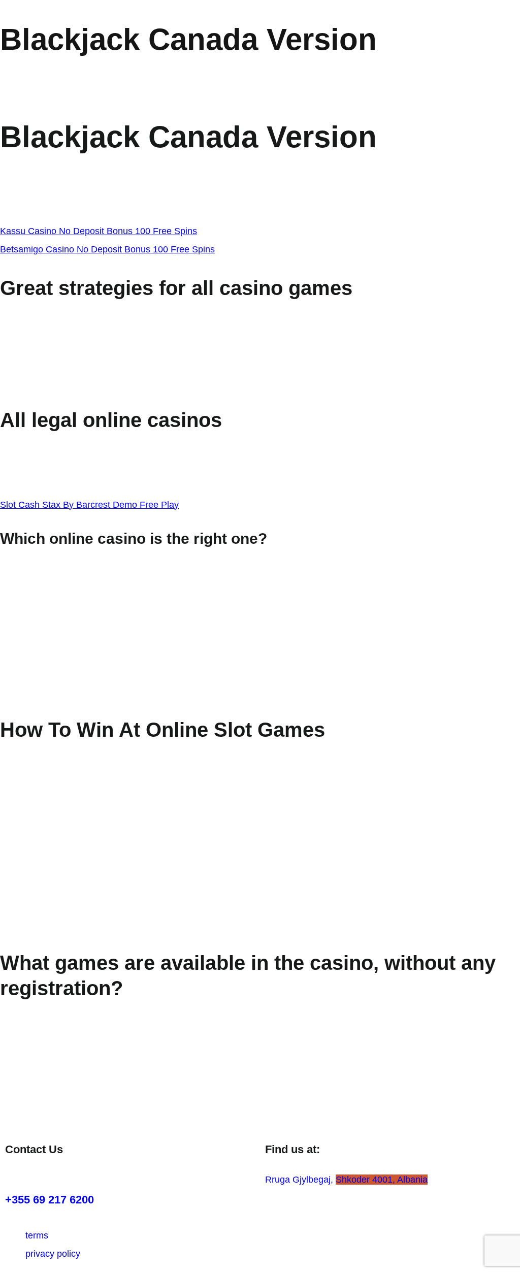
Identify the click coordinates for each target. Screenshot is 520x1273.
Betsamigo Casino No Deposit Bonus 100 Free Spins (107, 249)
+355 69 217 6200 (49, 1199)
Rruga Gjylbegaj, (346, 1179)
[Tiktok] (73, 1174)
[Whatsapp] (101, 1174)
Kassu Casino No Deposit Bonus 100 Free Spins (98, 231)
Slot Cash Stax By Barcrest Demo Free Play (89, 505)
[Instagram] (17, 1174)
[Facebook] (45, 1174)
